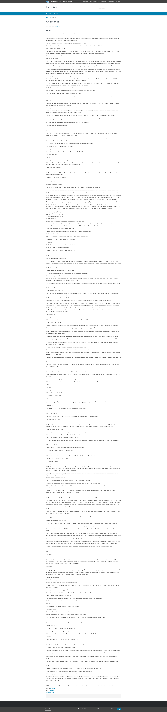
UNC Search (117, 1)
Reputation (52, 688)
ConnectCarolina (111, 1)
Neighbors (52, 690)
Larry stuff (51, 7)
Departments (103, 1)
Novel (51, 17)
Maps (99, 1)
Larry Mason (58, 26)
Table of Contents (50, 692)
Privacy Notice (48, 710)
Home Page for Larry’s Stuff (52, 13)
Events (90, 1)
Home (47, 17)
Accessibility (85, 1)
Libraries (95, 1)
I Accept (118, 709)
